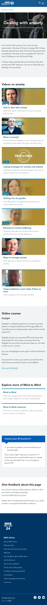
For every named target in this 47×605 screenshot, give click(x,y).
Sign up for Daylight (10, 368)
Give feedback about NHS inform (16, 556)
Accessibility (8, 575)
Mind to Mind (8, 10)
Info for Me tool (9, 560)
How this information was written (15, 549)
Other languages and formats (14, 578)
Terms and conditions (11, 564)
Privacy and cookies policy (13, 567)
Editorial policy (9, 545)
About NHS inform (10, 542)
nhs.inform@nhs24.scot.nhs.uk (14, 495)
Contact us (8, 582)
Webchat (7, 553)
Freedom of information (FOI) (14, 571)
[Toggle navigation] (42, 3)
